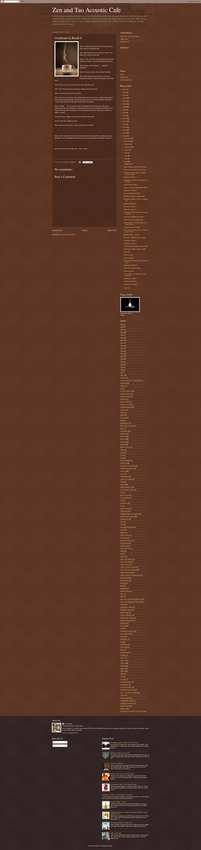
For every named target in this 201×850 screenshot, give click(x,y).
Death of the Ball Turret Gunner (120, 753)
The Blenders (124, 685)
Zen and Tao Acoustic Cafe (86, 9)
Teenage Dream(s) (125, 682)
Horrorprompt (124, 543)
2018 (124, 112)
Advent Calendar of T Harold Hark (130, 380)
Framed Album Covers (127, 516)
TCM (121, 676)
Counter (122, 471)
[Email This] (84, 162)
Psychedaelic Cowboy (127, 618)
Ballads (122, 415)
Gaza (122, 522)
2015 (124, 121)
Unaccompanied (125, 698)
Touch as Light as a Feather (128, 693)
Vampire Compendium (127, 703)
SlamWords (123, 644)
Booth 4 (122, 442)
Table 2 (122, 663)
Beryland (123, 418)
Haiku (122, 530)
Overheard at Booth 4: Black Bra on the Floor (124, 742)
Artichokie (123, 410)
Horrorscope (124, 546)
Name (122, 594)
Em (121, 506)
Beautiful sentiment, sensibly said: (134, 196)
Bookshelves (124, 77)
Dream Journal (124, 495)
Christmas (123, 463)
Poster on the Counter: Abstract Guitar (122, 774)
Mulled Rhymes (125, 591)
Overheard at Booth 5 (130, 240)
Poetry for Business (126, 615)
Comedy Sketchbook (126, 468)
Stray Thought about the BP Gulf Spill (135, 167)
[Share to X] (88, 162)
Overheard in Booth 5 (130, 265)
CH (121, 458)
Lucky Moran (124, 578)
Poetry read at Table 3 (130, 184)
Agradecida (123, 383)
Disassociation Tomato (127, 490)
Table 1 (122, 661)
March (126, 288)
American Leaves (125, 394)
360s (121, 375)
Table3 (122, 674)
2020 (124, 107)
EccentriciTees (124, 498)
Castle (122, 452)
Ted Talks (123, 679)
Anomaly (123, 399)
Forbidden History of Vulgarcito (129, 514)
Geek (122, 524)
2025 (124, 92)
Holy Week (123, 538)
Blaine (122, 428)
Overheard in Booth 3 (130, 206)
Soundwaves (124, 652)
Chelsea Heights (125, 460)
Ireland (122, 551)
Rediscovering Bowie (126, 620)
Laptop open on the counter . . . (133, 227)
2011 (124, 133)
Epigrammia (124, 511)
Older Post (111, 230)
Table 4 (122, 668)
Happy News (124, 39)
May (125, 158)
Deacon (122, 484)
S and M (123, 626)
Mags (122, 586)
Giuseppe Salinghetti (126, 527)
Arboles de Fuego (125, 404)
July (125, 153)
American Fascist (125, 391)
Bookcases (123, 431)
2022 (124, 101)
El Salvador (123, 503)
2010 (124, 136)
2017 (124, 115)
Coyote (122, 474)
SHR (121, 642)
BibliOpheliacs (124, 423)
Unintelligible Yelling (126, 700)
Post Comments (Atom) (68, 234)
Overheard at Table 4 (130, 243)
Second (122, 637)
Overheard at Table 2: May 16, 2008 (135, 249)
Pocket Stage (124, 612)
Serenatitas (123, 639)
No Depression (124, 41)
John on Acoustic (129, 271)
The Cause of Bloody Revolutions (134, 217)
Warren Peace (124, 706)
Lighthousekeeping (126, 572)
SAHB (122, 628)
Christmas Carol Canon (127, 466)
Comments (57, 745)
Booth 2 (122, 436)
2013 (124, 127)
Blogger (110, 846)
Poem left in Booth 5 (130, 209)
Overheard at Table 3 (130, 278)
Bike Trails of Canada (126, 426)
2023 (124, 98)
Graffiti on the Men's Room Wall (133, 220)
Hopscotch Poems (126, 540)
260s (121, 370)
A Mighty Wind (128, 164)
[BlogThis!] (86, 162)
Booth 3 (122, 439)
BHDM (122, 420)
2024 (124, 95)
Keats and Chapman (126, 559)
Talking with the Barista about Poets (135, 170)
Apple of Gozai (124, 402)
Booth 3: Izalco (128, 255)
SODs (122, 650)
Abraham (123, 378)
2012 (124, 130)
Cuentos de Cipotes (126, 479)
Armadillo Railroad (125, 407)
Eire (121, 500)
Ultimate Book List (126, 80)
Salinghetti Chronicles (127, 631)
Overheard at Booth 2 (130, 281)
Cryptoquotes (124, 476)
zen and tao (68, 724)
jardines (122, 556)
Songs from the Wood (130, 284)
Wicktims (123, 709)
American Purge (125, 396)
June (126, 156)
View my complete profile (70, 733)
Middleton (123, 588)
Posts (56, 742)
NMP (121, 596)
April (125, 161)
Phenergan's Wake (126, 610)
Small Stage (124, 647)
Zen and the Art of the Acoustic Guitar (131, 711)
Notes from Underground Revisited (130, 602)
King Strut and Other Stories (132, 268)
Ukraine (122, 695)
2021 (124, 104)
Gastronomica (124, 519)
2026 (124, 89)
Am (121, 388)
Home (84, 230)
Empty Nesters (124, 508)
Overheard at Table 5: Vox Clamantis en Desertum (117, 795)
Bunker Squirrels (125, 447)
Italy (121, 554)
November (127, 141)
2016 (124, 118)
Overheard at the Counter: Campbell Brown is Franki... (135, 173)
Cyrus (122, 482)
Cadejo (122, 450)
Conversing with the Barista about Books (136, 246)
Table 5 (122, 671)
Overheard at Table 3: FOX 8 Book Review (124, 784)
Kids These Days (125, 562)
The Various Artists (126, 687)
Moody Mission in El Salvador (129, 36)
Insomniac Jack (125, 548)
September (127, 147)
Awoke (122, 412)
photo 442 (127, 252)
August (126, 150)
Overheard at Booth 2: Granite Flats (121, 823)
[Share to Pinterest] (92, 162)
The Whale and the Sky (127, 690)
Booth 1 (122, 434)
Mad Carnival (124, 580)
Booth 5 (122, 444)
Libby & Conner (125, 564)
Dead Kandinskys (125, 487)
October (126, 144)
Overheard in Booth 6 (130, 190)
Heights (122, 532)
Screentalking (124, 634)
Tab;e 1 (122, 658)
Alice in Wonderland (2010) (132, 193)
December (127, 138)
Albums (122, 386)
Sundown (123, 655)
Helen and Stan (125, 535)
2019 (124, 110)
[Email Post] (79, 162)
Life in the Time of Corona (128, 570)
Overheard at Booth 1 (130, 177)
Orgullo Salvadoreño (130, 203)
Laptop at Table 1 (129, 258)
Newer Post (57, 230)
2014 (124, 124)
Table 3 (122, 666)
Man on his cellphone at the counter (134, 237)
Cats (121, 455)
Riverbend (123, 623)
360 (121, 372)
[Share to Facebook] (90, 162)
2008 (121, 324)
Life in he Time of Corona (128, 567)
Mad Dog (123, 583)
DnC (121, 492)
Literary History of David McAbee (130, 575)
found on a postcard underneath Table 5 (136, 187)
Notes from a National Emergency (130, 599)
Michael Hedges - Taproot (131, 234)
